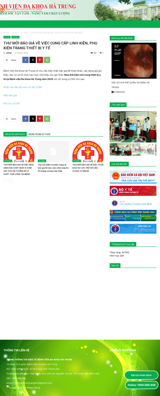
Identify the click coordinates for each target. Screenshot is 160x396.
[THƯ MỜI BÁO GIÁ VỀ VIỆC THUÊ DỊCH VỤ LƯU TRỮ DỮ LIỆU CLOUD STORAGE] (87, 151)
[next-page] (10, 180)
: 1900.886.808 (142, 384)
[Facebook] (25, 60)
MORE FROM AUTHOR (39, 134)
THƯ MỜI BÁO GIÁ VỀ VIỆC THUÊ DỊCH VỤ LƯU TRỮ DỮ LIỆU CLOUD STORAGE (87, 168)
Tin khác (24, 32)
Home (6, 32)
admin (9, 53)
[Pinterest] (40, 60)
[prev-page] (5, 180)
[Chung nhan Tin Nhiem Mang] (23, 387)
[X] (33, 60)
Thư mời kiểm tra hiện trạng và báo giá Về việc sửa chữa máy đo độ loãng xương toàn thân (53, 168)
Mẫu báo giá (10, 95)
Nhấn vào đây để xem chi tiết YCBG (22, 87)
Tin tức (15, 32)
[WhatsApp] (47, 60)
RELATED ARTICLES (15, 134)
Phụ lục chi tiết (11, 103)
